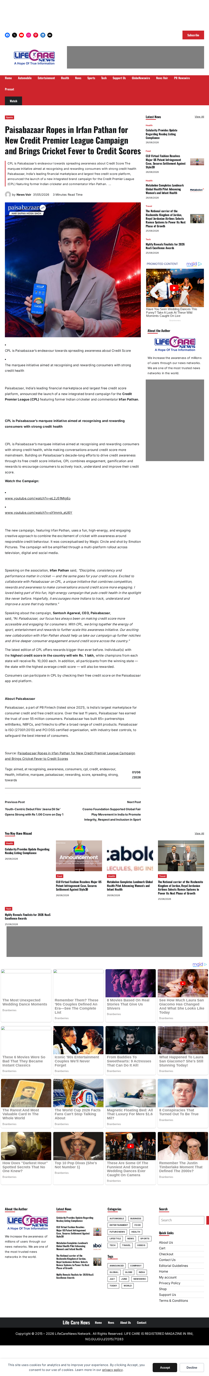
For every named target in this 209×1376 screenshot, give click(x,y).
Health (9, 775)
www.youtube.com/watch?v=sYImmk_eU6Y (38, 513)
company (135, 1265)
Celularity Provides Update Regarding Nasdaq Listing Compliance (161, 134)
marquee (37, 775)
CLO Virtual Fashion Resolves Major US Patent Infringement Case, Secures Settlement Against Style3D (165, 161)
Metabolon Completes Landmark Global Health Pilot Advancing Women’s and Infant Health (164, 189)
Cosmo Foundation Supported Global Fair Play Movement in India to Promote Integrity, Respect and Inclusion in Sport (111, 814)
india (142, 1272)
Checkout (166, 1254)
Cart (162, 1248)
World (128, 1285)
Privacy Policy (169, 1283)
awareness (55, 769)
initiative (22, 775)
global (114, 1272)
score (86, 775)
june (124, 1279)
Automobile (117, 1218)
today (113, 1285)
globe (128, 1272)
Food (148, 151)
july (112, 1279)
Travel (149, 206)
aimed (18, 769)
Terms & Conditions (173, 1301)
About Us (166, 1242)
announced (117, 1265)
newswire (139, 1279)
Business (135, 1218)
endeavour (107, 769)
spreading (99, 775)
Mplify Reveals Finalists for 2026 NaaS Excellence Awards (165, 246)
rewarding (72, 775)
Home (163, 1271)
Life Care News (76, 1322)
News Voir (24, 194)
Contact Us (167, 1260)
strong (113, 775)
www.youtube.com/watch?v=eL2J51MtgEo (38, 498)
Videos (141, 1245)
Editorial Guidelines (173, 1266)
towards (11, 780)
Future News (117, 1232)
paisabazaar (54, 775)
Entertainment (119, 1225)
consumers (73, 769)
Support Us (167, 1295)
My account (168, 1277)
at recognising (35, 769)
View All (199, 116)
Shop (163, 1289)
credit (93, 769)
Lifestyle (115, 1238)
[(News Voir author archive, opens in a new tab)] (8, 196)
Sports (9, 117)
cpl (85, 769)
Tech (148, 239)
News (130, 1238)
